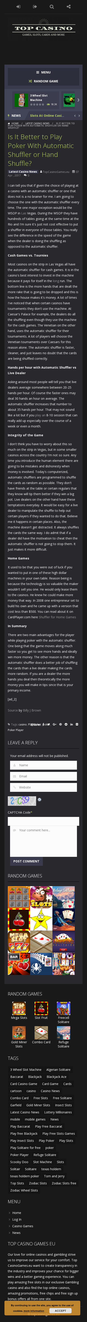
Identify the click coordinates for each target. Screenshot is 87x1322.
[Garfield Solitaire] (63, 963)
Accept (60, 1311)
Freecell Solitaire (63, 1020)
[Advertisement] (47, 49)
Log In (16, 1219)
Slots (60, 1162)
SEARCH (52, 6)
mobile (15, 1119)
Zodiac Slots (38, 1183)
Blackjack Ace (56, 1077)
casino (23, 724)
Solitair (15, 1169)
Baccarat (16, 1077)
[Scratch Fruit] (19, 897)
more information (34, 1310)
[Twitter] (48, 725)
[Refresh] (39, 799)
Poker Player (16, 730)
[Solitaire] (41, 963)
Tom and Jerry (54, 1176)
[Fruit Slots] (19, 963)
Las (23, 213)
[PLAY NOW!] (21, 99)
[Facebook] (43, 725)
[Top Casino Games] (43, 28)
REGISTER (35, 6)
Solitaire (31, 1169)
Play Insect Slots (22, 1140)
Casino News (50, 1091)
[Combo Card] (41, 941)
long (56, 281)
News (54, 1119)
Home (15, 123)
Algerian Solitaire (58, 1069)
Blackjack (35, 1077)
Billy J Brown (32, 710)
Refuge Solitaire (63, 1044)
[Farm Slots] (41, 897)
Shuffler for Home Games (57, 617)
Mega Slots (19, 1018)
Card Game (50, 1084)
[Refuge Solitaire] (63, 897)
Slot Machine (42, 1162)
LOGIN (18, 6)
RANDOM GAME (45, 81)
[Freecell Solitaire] (63, 1008)
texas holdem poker (24, 1176)
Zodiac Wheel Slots (24, 1190)
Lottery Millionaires (58, 1112)
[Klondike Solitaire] (63, 941)
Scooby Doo (19, 1162)
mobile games (35, 1119)
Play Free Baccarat (48, 1126)
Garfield (15, 1105)
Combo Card (41, 1042)
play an (40, 415)
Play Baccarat (20, 1126)
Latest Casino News (37, 123)
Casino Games (22, 1226)
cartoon (16, 1091)
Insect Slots (63, 1105)
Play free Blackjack (23, 1133)
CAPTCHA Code (19, 812)
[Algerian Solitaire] (63, 919)
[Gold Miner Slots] (19, 1032)
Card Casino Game (23, 1084)
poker (50, 1148)
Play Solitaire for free (25, 1148)
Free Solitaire (62, 1098)
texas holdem (51, 1169)
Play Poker (46, 1140)
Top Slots (17, 1183)
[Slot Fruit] (19, 919)
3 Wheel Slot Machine (25, 1069)
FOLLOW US (68, 6)
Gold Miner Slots (19, 1044)
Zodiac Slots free (64, 1183)
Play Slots (66, 1140)
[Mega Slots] (19, 941)
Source (13, 710)
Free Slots (40, 1098)
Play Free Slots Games (58, 1133)
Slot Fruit (41, 1018)
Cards (67, 1084)
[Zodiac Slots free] (41, 919)
